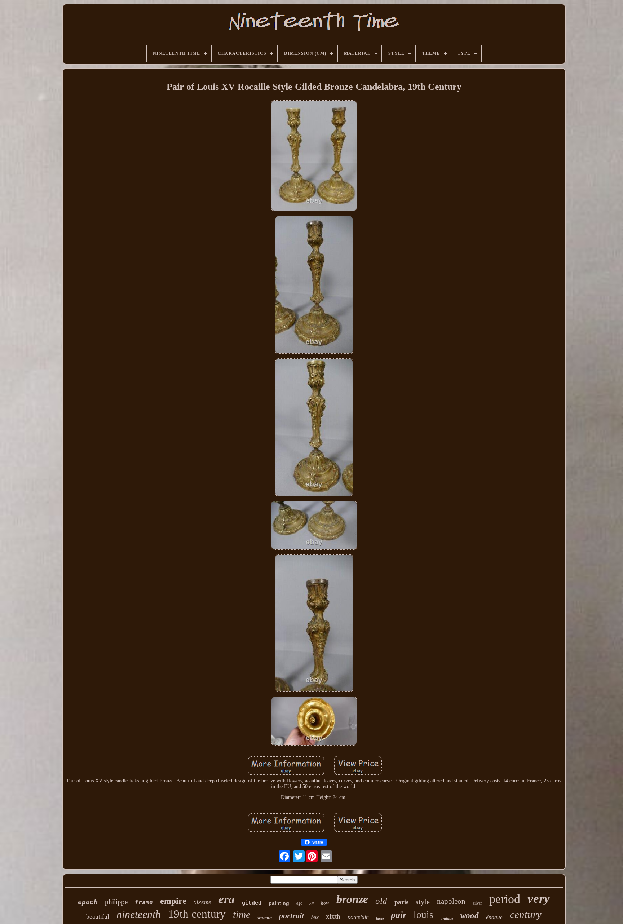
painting (279, 903)
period (504, 899)
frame (144, 902)
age (299, 903)
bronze (352, 899)
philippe (116, 902)
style (423, 902)
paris (401, 902)
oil (311, 904)
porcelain (358, 917)
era (226, 899)
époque (494, 917)
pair (398, 915)
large (380, 918)
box (315, 917)
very (538, 899)
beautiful (97, 916)
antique (447, 918)
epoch (88, 902)
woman (264, 917)
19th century (197, 913)
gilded (251, 902)
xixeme (202, 902)
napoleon (451, 901)
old (381, 901)
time (241, 914)
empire (173, 901)
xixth (333, 916)
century (526, 914)
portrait (291, 915)
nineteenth (138, 914)
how (325, 903)
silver (477, 903)
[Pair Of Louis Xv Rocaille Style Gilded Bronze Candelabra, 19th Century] (314, 157)
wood (469, 915)
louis (423, 914)
